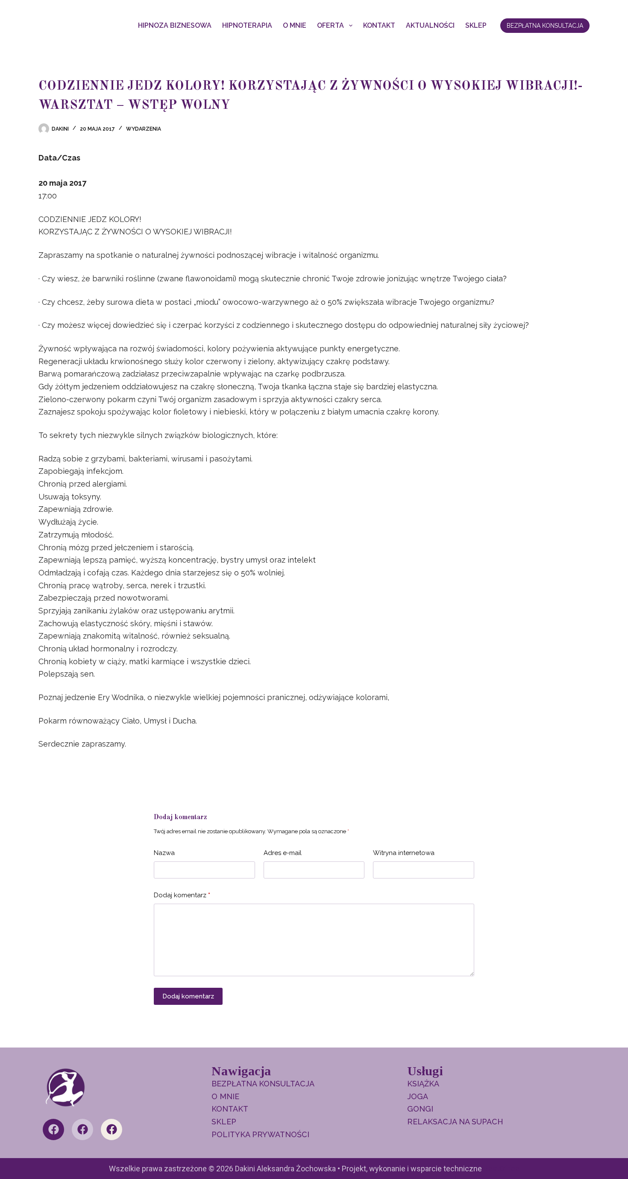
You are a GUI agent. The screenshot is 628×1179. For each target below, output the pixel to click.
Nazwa (164, 853)
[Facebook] (53, 1129)
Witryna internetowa (403, 853)
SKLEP (476, 25)
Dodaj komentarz (182, 895)
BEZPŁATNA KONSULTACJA (545, 25)
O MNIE (294, 25)
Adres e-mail (283, 853)
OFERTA (330, 25)
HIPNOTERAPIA (247, 25)
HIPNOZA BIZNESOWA (174, 25)
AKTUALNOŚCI (430, 25)
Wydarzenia (143, 129)
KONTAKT (379, 25)
